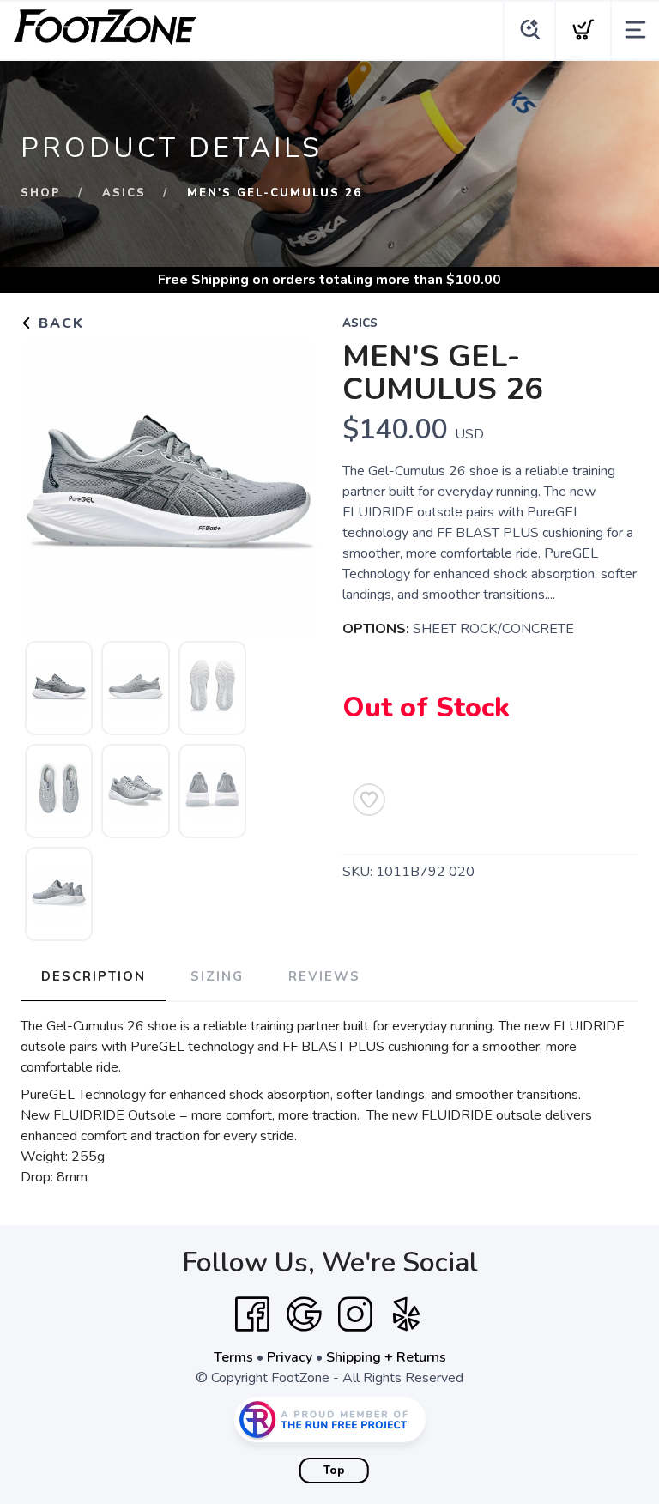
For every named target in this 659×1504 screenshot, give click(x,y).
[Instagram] (355, 1314)
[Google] (304, 1314)
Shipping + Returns (386, 1357)
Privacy (289, 1357)
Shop (41, 193)
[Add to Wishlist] (369, 799)
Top (334, 1470)
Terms (233, 1357)
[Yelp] (406, 1314)
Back (58, 323)
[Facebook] (252, 1314)
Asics (124, 193)
